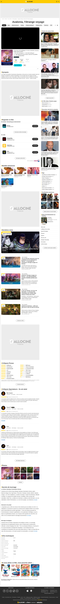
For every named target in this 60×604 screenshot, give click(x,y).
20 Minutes (9, 365)
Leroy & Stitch (35, 576)
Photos (4, 465)
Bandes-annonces (8, 166)
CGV (24, 597)
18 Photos (20, 482)
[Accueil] (29, 1)
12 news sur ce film (20, 320)
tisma (8, 426)
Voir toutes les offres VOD (20, 158)
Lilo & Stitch (5, 576)
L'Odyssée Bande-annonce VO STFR (56, 207)
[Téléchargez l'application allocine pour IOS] (28, 590)
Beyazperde (43, 591)
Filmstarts (43, 590)
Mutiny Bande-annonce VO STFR (50, 207)
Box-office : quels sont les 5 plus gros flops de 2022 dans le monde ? (20, 249)
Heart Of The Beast (44, 231)
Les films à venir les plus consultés (50, 247)
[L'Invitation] (44, 221)
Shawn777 (9, 407)
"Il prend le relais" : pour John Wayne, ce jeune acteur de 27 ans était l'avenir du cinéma (49, 169)
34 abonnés (8, 394)
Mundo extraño (46, 106)
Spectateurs (21, 59)
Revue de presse (52, 597)
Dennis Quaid (25, 54)
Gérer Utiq (33, 598)
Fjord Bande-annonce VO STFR (44, 207)
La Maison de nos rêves (45, 229)
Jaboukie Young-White (33, 54)
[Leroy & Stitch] (35, 570)
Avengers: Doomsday (45, 239)
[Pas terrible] (22, 371)
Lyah (8, 445)
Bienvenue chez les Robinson (17, 576)
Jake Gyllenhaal (19, 54)
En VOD (3, 134)
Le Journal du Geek (30, 368)
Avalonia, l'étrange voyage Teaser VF (32, 175)
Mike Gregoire (10, 393)
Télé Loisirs (9, 376)
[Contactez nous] (17, 591)
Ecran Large (28, 371)
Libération (9, 371)
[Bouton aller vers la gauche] (55, 25)
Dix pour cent (43, 237)
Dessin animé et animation (48, 187)
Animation (32, 50)
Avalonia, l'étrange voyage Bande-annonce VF (6, 175)
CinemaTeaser (9, 366)
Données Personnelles (44, 597)
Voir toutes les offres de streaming (20, 132)
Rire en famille (45, 184)
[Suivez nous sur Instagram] (10, 591)
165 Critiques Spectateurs (20, 460)
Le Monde (28, 373)
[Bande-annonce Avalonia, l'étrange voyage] (7, 57)
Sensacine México (47, 593)
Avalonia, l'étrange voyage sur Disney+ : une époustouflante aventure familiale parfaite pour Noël (29, 277)
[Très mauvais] (22, 376)
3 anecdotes (15, 548)
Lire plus (3, 420)
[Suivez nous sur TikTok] (14, 591)
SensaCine (52, 590)
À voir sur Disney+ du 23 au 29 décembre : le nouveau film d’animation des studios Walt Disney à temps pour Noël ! (29, 292)
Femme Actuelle (10, 368)
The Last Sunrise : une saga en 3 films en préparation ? (48, 60)
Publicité (18, 597)
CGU (22, 597)
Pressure (42, 233)
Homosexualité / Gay (46, 182)
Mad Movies (28, 376)
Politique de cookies (29, 597)
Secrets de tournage (9, 487)
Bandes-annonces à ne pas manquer (50, 211)
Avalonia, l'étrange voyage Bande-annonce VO (19, 175)
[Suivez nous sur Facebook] (4, 591)
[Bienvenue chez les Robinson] (15, 570)
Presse (16, 59)
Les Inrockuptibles (29, 375)
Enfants (44, 186)
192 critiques (13, 394)
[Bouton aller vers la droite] (57, 25)
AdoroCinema (52, 591)
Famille (15, 51)
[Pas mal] (3, 378)
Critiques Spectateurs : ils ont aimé (14, 389)
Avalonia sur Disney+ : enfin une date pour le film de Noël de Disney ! (30, 307)
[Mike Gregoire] (3, 394)
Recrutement (14, 597)
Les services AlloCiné (27, 598)
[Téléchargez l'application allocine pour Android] (32, 590)
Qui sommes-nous (8, 597)
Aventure (37, 50)
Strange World (47, 104)
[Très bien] (3, 365)
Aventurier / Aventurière (47, 179)
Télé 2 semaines (10, 375)
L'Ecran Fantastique (30, 366)
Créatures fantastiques (47, 181)
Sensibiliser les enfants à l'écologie (49, 174)
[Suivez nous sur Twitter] (7, 591)
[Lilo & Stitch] (5, 570)
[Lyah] (3, 446)
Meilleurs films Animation (29, 579)
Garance (42, 235)
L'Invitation (49, 217)
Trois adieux (43, 241)
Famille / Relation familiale (48, 189)
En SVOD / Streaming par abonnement (10, 121)
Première (8, 373)
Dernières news (7, 230)
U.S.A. (14, 537)
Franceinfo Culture (10, 378)
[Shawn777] (3, 408)
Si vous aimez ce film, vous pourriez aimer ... (18, 563)
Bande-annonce (50, 221)
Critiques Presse (8, 363)
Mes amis (27, 59)
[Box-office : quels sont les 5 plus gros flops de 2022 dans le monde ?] (20, 242)
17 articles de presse (20, 384)
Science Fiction (20, 51)
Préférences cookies (37, 597)
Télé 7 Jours (28, 370)
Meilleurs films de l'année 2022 (18, 579)
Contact (3, 597)
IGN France (28, 365)
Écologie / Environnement (47, 176)
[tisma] (3, 427)
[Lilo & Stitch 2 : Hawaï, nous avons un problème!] (25, 570)
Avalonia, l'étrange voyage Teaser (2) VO (6, 186)
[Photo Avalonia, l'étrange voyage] (7, 473)
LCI (7, 370)
